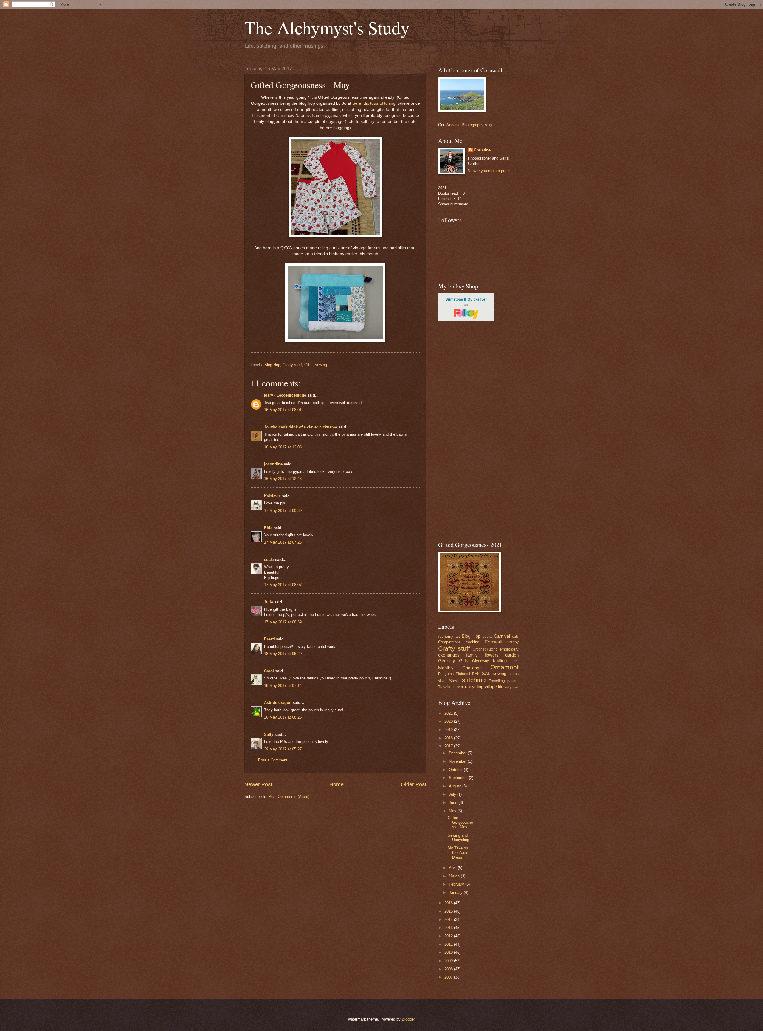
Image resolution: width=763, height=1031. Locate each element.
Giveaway (480, 661)
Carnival (502, 636)
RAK (476, 674)
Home (336, 784)
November (458, 761)
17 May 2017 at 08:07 (283, 585)
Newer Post (258, 784)
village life (494, 686)
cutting (492, 649)
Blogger (408, 1019)
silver (442, 681)
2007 (449, 977)
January (456, 892)
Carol (269, 671)
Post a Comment (272, 760)
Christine (482, 150)
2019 (449, 729)
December (458, 753)
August (455, 786)
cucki (269, 559)
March (455, 876)
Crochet (479, 649)
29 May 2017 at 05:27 (283, 749)
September (459, 777)
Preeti (269, 639)
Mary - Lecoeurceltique (285, 395)
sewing (321, 365)
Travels (444, 687)
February (457, 884)
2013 (449, 927)
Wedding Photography (464, 125)
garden (512, 654)
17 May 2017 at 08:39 (283, 622)
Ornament (504, 667)
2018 (449, 738)
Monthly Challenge (460, 667)
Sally (268, 734)
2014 (449, 919)
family (472, 654)
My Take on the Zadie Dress (458, 853)
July (453, 794)
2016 (449, 903)
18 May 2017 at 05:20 (283, 653)
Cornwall (493, 641)
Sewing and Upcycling (458, 837)
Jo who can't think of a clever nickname (300, 427)
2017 (449, 746)
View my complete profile (489, 170)
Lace (515, 661)
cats (515, 636)
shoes (514, 674)
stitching (474, 680)
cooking (472, 642)
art (457, 636)
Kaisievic (272, 496)
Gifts (308, 365)
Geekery (446, 660)
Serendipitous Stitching (374, 103)
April (453, 868)
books (487, 636)
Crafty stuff (292, 365)
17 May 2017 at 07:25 (283, 542)
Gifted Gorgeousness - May (460, 822)
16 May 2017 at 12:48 (283, 478)
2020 (449, 721)
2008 (449, 969)
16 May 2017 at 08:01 (283, 410)
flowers (492, 654)
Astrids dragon (277, 702)
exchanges (449, 654)
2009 (449, 961)
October (456, 769)
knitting (500, 660)
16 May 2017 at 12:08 (283, 447)
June (453, 802)
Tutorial (457, 687)
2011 (449, 944)
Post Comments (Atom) (289, 796)
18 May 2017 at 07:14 (283, 685)
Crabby (513, 642)
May (453, 811)
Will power (511, 687)
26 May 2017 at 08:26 (283, 717)
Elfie (268, 528)
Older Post (413, 784)
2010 (449, 952)
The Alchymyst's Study (327, 27)
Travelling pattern (504, 681)
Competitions (449, 642)
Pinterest (463, 674)
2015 (449, 911)
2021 (449, 713)
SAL (486, 673)
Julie (268, 602)
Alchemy (445, 636)
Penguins (446, 674)
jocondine (273, 464)
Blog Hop (272, 365)
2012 (449, 936)
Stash (454, 681)
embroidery (509, 649)
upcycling (474, 686)
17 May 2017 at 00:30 (283, 510)
